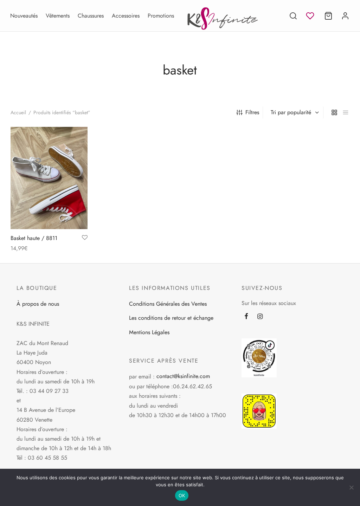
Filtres (252, 112)
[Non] (351, 487)
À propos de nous (38, 304)
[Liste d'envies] (311, 16)
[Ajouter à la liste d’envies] (85, 238)
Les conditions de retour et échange (171, 318)
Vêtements (58, 16)
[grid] (334, 112)
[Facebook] (246, 317)
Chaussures (91, 16)
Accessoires (126, 16)
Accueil (18, 112)
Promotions (161, 16)
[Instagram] (260, 317)
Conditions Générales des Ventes (168, 304)
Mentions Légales (149, 332)
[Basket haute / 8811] (49, 178)
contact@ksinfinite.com (183, 376)
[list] (345, 112)
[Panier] (328, 16)
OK (182, 495)
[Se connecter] (345, 16)
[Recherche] (293, 16)
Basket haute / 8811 (34, 238)
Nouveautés (24, 16)
